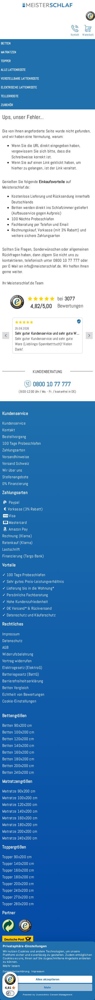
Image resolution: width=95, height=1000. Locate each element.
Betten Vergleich (15, 687)
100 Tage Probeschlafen (21, 443)
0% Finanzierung (15, 483)
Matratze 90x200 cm (18, 791)
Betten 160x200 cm (18, 752)
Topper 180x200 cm (18, 876)
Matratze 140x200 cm (20, 811)
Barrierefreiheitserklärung (22, 680)
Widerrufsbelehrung (17, 654)
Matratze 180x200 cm (20, 824)
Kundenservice (14, 423)
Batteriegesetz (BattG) (20, 674)
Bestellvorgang (14, 436)
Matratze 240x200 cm (19, 838)
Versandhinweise (15, 456)
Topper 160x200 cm (18, 870)
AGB (5, 647)
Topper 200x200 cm (18, 883)
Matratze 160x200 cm (20, 817)
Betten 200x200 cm (18, 765)
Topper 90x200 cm (17, 856)
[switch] (10, 993)
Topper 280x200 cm (18, 903)
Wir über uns (12, 470)
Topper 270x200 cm (18, 897)
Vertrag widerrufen (17, 660)
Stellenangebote (15, 476)
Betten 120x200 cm (18, 738)
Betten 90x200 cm (17, 725)
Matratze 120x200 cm (19, 804)
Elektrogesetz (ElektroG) (22, 667)
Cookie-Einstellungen (19, 701)
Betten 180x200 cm (18, 758)
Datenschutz (12, 640)
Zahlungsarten (13, 450)
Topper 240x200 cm (18, 890)
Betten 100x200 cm (18, 732)
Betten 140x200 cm (18, 745)
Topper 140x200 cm (18, 863)
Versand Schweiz (15, 463)
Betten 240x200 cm (18, 772)
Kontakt (8, 429)
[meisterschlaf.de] (47, 4)
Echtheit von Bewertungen (23, 694)
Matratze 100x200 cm (20, 797)
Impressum (11, 634)
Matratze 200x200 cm (19, 831)
